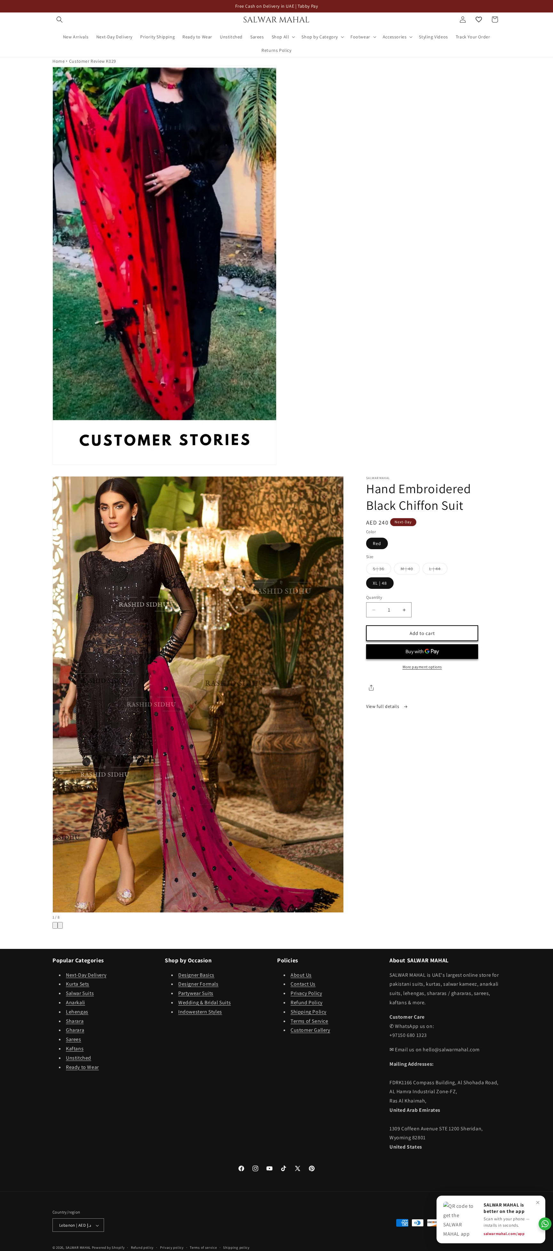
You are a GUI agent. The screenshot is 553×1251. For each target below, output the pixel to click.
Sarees (73, 1039)
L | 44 (438, 569)
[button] (59, 19)
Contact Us (303, 984)
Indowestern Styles (200, 1011)
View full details (383, 706)
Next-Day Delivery (86, 975)
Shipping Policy (308, 1011)
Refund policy (142, 1247)
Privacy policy (172, 1247)
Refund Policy (307, 1002)
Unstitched (78, 1058)
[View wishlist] (478, 19)
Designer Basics (196, 975)
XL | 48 (380, 583)
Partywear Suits (195, 993)
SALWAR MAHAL (78, 1248)
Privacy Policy (306, 993)
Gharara (75, 1030)
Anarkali (75, 1002)
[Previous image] (55, 925)
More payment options (422, 666)
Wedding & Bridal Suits (204, 1002)
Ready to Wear (82, 1067)
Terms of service (203, 1247)
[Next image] (60, 925)
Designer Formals (198, 984)
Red (377, 543)
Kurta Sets (77, 984)
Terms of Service (309, 1021)
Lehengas (77, 1011)
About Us (301, 975)
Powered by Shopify (108, 1248)
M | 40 (410, 569)
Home (58, 61)
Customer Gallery (310, 1030)
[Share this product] (371, 688)
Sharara (75, 1021)
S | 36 (382, 569)
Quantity (374, 597)
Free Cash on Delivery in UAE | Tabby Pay (276, 6)
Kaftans (75, 1048)
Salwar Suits (80, 993)
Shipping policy (236, 1247)
